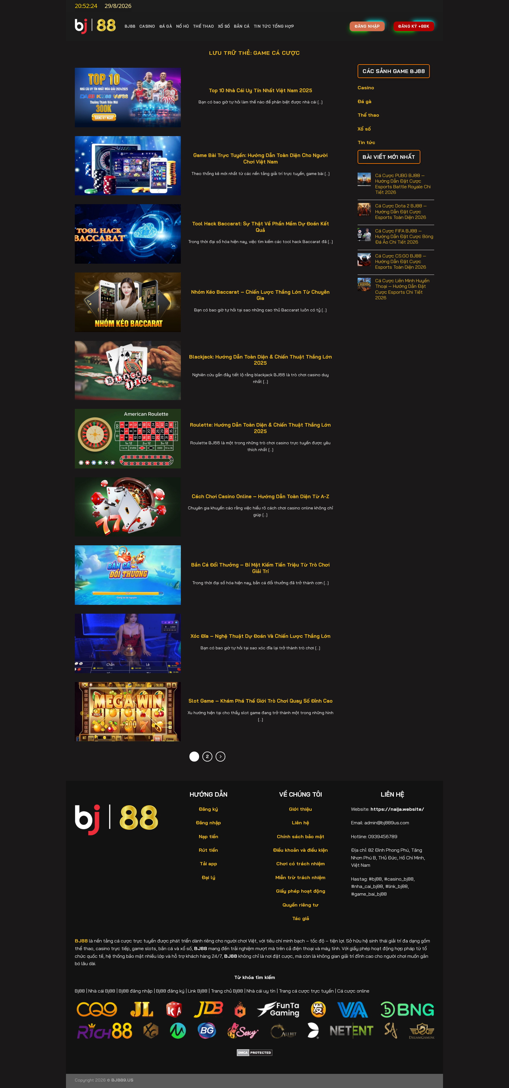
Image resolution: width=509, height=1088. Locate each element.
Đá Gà (165, 26)
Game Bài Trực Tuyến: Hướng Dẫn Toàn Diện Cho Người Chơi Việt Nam (260, 158)
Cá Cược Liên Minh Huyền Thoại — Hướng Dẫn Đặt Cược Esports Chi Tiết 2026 (402, 289)
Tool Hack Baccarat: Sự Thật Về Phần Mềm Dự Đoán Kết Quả (260, 226)
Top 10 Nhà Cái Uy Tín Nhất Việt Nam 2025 (260, 90)
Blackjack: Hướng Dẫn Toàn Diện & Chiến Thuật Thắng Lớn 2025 (260, 360)
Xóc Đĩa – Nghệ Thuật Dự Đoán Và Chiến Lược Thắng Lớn (260, 636)
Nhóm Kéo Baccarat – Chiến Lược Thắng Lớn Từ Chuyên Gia (260, 295)
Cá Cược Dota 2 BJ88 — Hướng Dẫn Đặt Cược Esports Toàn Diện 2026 (401, 211)
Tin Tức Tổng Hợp (274, 26)
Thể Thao (203, 26)
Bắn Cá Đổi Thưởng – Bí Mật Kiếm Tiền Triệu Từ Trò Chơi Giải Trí (260, 568)
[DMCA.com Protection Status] (254, 1052)
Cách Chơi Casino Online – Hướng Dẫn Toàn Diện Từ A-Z (260, 496)
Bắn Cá (241, 26)
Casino (147, 26)
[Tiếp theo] (221, 757)
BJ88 (130, 26)
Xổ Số (224, 26)
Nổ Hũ (182, 26)
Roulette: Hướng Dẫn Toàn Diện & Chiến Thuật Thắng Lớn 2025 (260, 428)
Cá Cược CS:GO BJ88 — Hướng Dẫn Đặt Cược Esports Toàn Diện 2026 (400, 261)
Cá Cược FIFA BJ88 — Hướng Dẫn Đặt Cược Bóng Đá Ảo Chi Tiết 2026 (404, 236)
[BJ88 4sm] (95, 26)
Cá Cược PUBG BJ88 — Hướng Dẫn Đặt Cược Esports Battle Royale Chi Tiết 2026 (403, 184)
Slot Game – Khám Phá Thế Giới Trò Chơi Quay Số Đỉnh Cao (261, 701)
